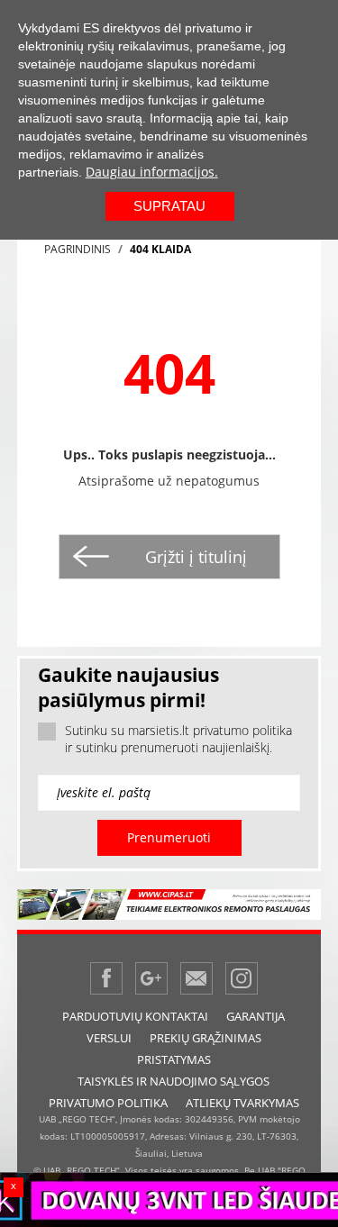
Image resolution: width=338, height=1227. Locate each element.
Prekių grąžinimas (205, 1038)
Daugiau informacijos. (152, 171)
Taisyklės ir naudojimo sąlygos (173, 1081)
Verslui (109, 1038)
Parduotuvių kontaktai (135, 1016)
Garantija (255, 1016)
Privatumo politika (108, 1103)
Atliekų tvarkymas (242, 1103)
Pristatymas (174, 1059)
